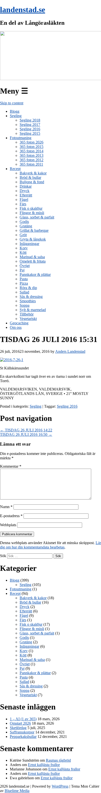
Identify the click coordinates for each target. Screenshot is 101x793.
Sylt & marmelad (33, 310)
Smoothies (28, 301)
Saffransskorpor (22, 732)
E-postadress (11, 516)
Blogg (14, 111)
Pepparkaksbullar (23, 736)
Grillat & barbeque (34, 230)
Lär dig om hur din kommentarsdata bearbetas (50, 545)
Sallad (24, 292)
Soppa (24, 305)
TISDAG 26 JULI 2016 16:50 (26, 434)
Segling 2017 (30, 124)
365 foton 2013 (31, 155)
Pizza (24, 283)
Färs (23, 204)
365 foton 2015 (31, 147)
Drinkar (26, 186)
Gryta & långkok (33, 239)
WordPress (60, 786)
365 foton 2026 (31, 142)
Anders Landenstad (70, 351)
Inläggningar (29, 244)
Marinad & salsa (32, 257)
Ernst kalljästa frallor (44, 765)
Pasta (24, 279)
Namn (6, 507)
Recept (15, 169)
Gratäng (26, 226)
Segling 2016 (30, 129)
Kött (23, 252)
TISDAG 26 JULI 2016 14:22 (26, 430)
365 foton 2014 (31, 151)
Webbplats (8, 525)
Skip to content (11, 103)
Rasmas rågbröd (58, 760)
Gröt (23, 235)
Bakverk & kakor (33, 173)
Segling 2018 (30, 120)
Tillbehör (27, 314)
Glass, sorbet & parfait (37, 217)
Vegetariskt (28, 319)
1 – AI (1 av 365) (23, 719)
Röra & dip (28, 288)
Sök (3, 556)
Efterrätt (26, 195)
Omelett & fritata (33, 261)
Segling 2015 (30, 133)
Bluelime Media (17, 791)
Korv (24, 248)
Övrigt (25, 266)
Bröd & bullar (30, 177)
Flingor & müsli (32, 213)
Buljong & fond (32, 182)
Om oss (16, 327)
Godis (24, 222)
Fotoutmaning (20, 138)
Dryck (24, 191)
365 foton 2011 (31, 164)
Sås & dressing (31, 296)
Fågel (24, 199)
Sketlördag (18, 728)
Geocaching (19, 323)
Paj (22, 270)
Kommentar (10, 466)
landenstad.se (22, 9)
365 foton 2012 (31, 160)
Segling (16, 116)
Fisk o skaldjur (31, 208)
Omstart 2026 (20, 723)
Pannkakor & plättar (35, 274)
